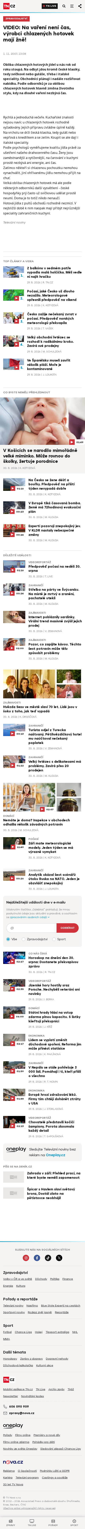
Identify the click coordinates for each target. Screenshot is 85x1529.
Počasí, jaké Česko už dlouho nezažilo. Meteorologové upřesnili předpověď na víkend (51, 296)
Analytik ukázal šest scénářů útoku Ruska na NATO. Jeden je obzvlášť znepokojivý (54, 879)
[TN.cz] (9, 6)
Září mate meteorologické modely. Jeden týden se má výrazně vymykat (50, 848)
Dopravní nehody (57, 1358)
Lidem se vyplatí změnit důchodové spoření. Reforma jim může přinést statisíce (54, 1044)
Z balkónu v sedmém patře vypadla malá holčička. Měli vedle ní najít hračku (54, 273)
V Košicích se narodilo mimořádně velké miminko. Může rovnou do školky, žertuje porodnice (40, 456)
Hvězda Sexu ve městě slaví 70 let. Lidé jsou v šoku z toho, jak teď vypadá (40, 709)
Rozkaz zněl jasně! (40, 1312)
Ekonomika (36, 1035)
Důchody (41, 1279)
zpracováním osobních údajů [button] (29, 917)
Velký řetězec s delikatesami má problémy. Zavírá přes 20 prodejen (54, 766)
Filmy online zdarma (16, 1442)
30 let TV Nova (13, 1484)
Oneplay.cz (55, 1155)
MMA (6, 1339)
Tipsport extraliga (57, 1332)
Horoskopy (10, 1358)
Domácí (8, 816)
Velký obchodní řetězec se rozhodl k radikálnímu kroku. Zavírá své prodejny (50, 342)
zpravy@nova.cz (21, 1413)
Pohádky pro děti (43, 1442)
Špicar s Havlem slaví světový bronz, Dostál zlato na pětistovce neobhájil (51, 1194)
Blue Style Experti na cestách (60, 1305)
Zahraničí (35, 585)
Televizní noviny (13, 1305)
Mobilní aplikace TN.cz (18, 1389)
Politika (54, 1279)
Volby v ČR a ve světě (17, 1279)
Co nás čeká (37, 953)
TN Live (51, 6)
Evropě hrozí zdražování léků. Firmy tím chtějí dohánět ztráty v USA (54, 1099)
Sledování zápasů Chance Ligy (60, 1448)
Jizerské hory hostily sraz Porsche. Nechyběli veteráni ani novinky (54, 990)
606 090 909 (19, 1406)
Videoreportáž (39, 562)
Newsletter (10, 1396)
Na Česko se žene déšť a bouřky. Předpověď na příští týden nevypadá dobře (51, 484)
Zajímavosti (37, 612)
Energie (8, 1286)
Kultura (20, 1286)
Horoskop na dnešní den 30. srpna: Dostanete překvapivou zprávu (53, 962)
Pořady (7, 1435)
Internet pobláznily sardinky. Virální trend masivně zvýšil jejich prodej (55, 621)
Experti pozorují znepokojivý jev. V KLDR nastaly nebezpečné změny (54, 530)
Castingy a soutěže (55, 1477)
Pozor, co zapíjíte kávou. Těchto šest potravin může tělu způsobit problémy (54, 649)
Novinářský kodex (32, 1396)
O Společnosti (27, 1471)
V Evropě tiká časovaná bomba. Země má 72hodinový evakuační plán (54, 508)
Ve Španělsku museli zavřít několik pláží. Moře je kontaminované (48, 365)
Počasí (33, 839)
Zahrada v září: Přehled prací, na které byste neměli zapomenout (53, 1176)
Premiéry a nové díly (47, 1435)
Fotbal (7, 1332)
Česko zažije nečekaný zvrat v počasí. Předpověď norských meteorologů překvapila (52, 319)
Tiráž (71, 1389)
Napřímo (32, 1305)
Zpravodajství (16, 18)
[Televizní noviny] (16, 1152)
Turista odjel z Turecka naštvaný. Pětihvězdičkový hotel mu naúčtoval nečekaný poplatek (54, 736)
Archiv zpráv (56, 1389)
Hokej (38, 1332)
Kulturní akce (44, 1365)
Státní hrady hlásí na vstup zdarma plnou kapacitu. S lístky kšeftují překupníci (54, 1017)
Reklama (9, 1471)
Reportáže (62, 1312)
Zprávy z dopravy (31, 1358)
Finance (67, 1279)
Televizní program (27, 1477)
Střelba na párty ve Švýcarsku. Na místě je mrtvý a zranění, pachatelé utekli (53, 594)
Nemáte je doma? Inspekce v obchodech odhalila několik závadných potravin (36, 822)
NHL (75, 1332)
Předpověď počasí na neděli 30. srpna (54, 569)
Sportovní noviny (14, 1312)
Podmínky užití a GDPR (55, 1471)
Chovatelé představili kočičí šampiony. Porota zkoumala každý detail (51, 1126)
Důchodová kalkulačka (18, 1365)
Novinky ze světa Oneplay (20, 1448)
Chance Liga (23, 1332)
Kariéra (7, 1477)
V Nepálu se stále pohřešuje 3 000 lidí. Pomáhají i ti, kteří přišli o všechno (54, 1072)
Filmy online (22, 1435)
